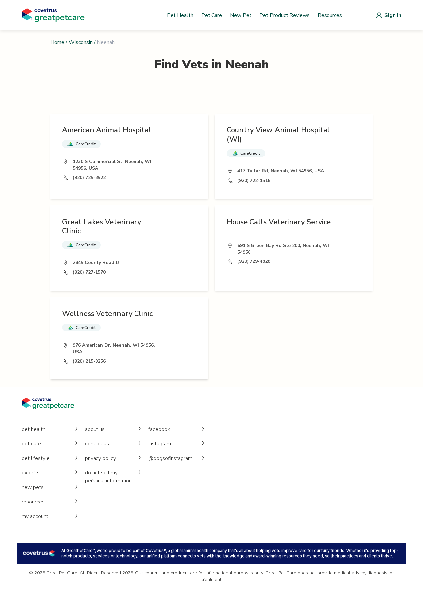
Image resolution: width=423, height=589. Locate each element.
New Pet (240, 15)
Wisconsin (81, 42)
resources (33, 501)
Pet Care (211, 15)
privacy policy (100, 458)
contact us (97, 443)
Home (57, 42)
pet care (31, 443)
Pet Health (180, 15)
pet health (33, 429)
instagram (159, 443)
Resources (330, 15)
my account (35, 516)
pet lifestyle (36, 458)
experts (31, 472)
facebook (159, 429)
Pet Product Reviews (284, 15)
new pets (33, 487)
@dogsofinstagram (170, 458)
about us (95, 429)
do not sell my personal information (108, 476)
